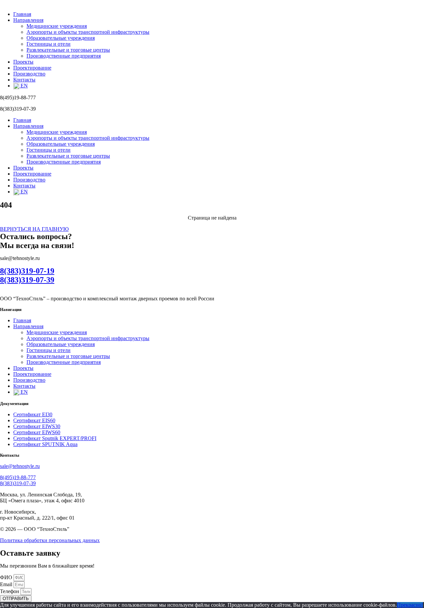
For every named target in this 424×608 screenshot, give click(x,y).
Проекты (23, 62)
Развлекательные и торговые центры (68, 50)
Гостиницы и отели (48, 44)
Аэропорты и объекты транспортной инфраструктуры (87, 32)
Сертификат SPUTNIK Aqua (45, 444)
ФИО (7, 577)
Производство (29, 73)
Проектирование (32, 68)
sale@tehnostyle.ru (20, 466)
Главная (22, 14)
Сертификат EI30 (32, 414)
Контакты (24, 79)
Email (7, 584)
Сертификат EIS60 (34, 420)
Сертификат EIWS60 (36, 432)
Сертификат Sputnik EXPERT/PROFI (54, 438)
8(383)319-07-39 (27, 280)
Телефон (10, 591)
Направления (28, 20)
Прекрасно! (410, 605)
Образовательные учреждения (60, 38)
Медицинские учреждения (56, 26)
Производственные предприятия (63, 56)
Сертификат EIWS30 (36, 426)
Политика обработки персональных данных (50, 540)
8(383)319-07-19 (27, 271)
